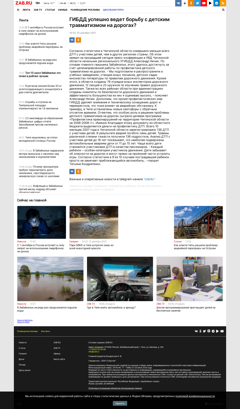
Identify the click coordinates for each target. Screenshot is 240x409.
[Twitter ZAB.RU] (197, 3)
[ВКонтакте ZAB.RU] (178, 3)
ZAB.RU (57, 342)
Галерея (23, 354)
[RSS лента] (223, 3)
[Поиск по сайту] (175, 10)
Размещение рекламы (27, 331)
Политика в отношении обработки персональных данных (115, 388)
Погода (22, 365)
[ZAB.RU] (24, 4)
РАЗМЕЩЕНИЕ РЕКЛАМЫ (85, 9)
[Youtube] (222, 331)
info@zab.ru (93, 352)
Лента (26, 9)
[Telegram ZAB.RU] (216, 3)
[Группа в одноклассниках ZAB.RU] (191, 3)
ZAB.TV (38, 9)
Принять (120, 403)
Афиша (62, 9)
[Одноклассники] (200, 331)
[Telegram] (213, 331)
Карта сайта (59, 359)
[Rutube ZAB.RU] (210, 3)
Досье (21, 359)
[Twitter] (204, 331)
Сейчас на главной (31, 200)
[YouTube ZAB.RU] (204, 3)
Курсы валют (25, 370)
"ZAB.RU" (149, 179)
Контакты (45, 331)
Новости (23, 342)
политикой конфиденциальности (195, 396)
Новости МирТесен (25, 320)
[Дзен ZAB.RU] (185, 3)
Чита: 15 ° (49, 3)
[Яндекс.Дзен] (209, 331)
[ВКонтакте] (196, 331)
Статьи (50, 9)
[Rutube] (217, 331)
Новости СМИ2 (23, 322)
